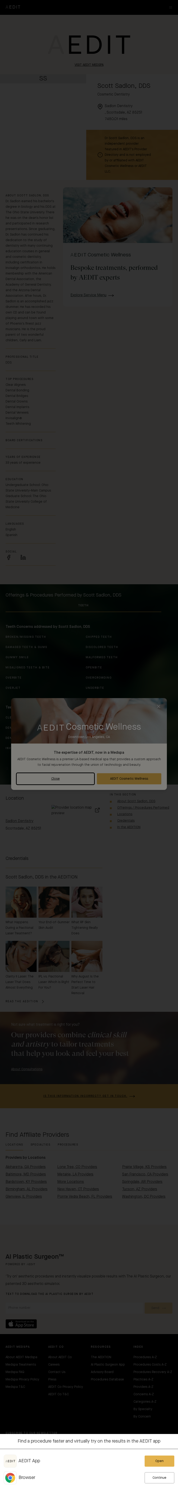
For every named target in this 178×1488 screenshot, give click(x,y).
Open (159, 1461)
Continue (159, 1477)
